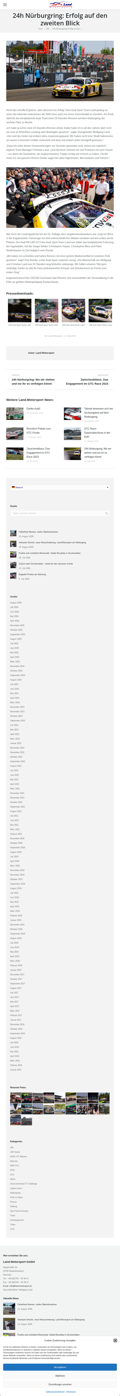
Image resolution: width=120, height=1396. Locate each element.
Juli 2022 (14, 770)
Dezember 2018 (17, 924)
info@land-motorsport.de (21, 1286)
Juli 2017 (14, 992)
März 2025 (15, 661)
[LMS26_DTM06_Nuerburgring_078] (37, 1109)
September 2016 (17, 1033)
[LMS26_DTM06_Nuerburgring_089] (37, 1098)
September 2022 (17, 761)
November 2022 (17, 752)
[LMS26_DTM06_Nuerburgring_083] (93, 1098)
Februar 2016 (16, 1065)
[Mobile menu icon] (5, 5)
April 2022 (14, 784)
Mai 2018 (14, 952)
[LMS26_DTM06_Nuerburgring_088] (49, 1098)
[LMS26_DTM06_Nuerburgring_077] (49, 1109)
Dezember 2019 (17, 870)
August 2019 (16, 888)
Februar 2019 (16, 915)
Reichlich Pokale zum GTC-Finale (39, 430)
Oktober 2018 (16, 929)
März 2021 (15, 829)
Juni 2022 (14, 775)
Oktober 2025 (16, 630)
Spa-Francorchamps (19, 1211)
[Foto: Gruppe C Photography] (19, 310)
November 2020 (17, 838)
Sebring (13, 1206)
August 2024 (16, 680)
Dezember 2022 (17, 748)
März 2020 (15, 866)
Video (12, 1224)
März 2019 (15, 911)
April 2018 (14, 956)
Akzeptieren (60, 1367)
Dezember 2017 (17, 974)
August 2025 (16, 639)
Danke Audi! (33, 408)
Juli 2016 (14, 1042)
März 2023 (15, 739)
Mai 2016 (14, 1051)
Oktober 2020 (16, 843)
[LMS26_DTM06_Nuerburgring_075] (71, 1109)
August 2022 (16, 766)
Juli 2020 (14, 856)
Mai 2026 (14, 616)
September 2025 (17, 634)
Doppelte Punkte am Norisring (32, 574)
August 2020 (16, 852)
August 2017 (16, 988)
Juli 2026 (14, 607)
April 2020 (14, 861)
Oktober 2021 (16, 802)
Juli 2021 (14, 816)
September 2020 (17, 847)
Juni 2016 (14, 1047)
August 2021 (16, 811)
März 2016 (15, 1061)
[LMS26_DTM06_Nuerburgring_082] (104, 1098)
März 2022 (15, 788)
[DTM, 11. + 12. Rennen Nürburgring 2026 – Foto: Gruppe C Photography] (15, 1098)
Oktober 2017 (16, 979)
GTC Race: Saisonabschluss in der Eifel (97, 432)
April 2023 (14, 734)
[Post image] (14, 413)
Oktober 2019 (16, 879)
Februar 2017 (16, 1015)
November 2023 (17, 711)
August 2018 (16, 938)
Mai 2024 (14, 693)
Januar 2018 (15, 970)
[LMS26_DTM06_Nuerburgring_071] (15, 1120)
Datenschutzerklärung (55, 1392)
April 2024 (14, 698)
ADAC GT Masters (18, 1156)
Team (12, 1215)
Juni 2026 (14, 612)
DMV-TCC (14, 1165)
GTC (12, 1174)
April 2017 (14, 1006)
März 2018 (15, 961)
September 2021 (17, 807)
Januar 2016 (15, 1070)
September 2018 (17, 934)
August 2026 (16, 603)
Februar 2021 (16, 834)
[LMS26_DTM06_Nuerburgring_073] (93, 1109)
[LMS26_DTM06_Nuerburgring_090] (26, 1098)
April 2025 (14, 657)
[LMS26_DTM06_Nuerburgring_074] (82, 1109)
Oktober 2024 (16, 671)
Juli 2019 (14, 893)
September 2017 (17, 983)
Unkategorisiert (17, 1220)
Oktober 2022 (16, 757)
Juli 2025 (14, 643)
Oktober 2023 (16, 716)
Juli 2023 (14, 725)
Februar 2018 (16, 965)
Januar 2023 (15, 743)
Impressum (71, 1392)
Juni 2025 (14, 648)
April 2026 (14, 621)
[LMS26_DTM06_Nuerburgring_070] (26, 1120)
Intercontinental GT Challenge (23, 1184)
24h (11, 1147)
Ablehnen (60, 1375)
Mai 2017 (14, 1002)
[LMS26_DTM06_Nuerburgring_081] (15, 1109)
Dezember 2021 (17, 793)
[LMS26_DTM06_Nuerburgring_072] (104, 1109)
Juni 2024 (14, 689)
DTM (12, 1170)
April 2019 (14, 906)
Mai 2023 (14, 729)
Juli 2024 (14, 684)
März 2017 (15, 1011)
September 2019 (17, 884)
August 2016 (16, 1038)
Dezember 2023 (17, 707)
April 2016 (14, 1056)
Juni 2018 (14, 947)
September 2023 (17, 720)
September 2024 (17, 675)
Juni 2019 (14, 897)
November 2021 (17, 798)
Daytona (14, 1161)
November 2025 (17, 625)
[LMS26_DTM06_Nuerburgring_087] (60, 1098)
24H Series (15, 1152)
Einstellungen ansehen (60, 1384)
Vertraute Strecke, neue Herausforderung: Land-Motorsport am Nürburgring (52, 542)
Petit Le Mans (16, 1197)
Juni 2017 (14, 997)
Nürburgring (15, 1193)
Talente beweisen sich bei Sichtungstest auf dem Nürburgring (98, 412)
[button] (115, 1340)
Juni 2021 (14, 820)
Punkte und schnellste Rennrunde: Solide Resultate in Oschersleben (50, 553)
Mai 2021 (14, 825)
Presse (13, 1202)
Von (53, 336)
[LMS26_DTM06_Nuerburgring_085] (82, 1098)
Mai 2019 (14, 902)
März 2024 (15, 702)
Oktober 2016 (16, 1029)
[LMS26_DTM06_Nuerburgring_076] (60, 1109)
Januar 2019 (15, 920)
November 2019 (17, 875)
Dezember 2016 (17, 1024)
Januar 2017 (15, 1020)
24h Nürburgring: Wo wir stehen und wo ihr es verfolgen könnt (97, 452)
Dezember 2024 (17, 666)
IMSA (12, 1179)
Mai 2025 (14, 652)
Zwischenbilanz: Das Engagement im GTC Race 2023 (38, 452)
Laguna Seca (16, 1188)
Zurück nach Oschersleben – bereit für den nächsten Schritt (46, 564)
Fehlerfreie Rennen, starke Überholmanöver (38, 532)
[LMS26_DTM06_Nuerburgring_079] (26, 1109)
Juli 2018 (14, 943)
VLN (12, 1229)
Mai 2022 (14, 779)
